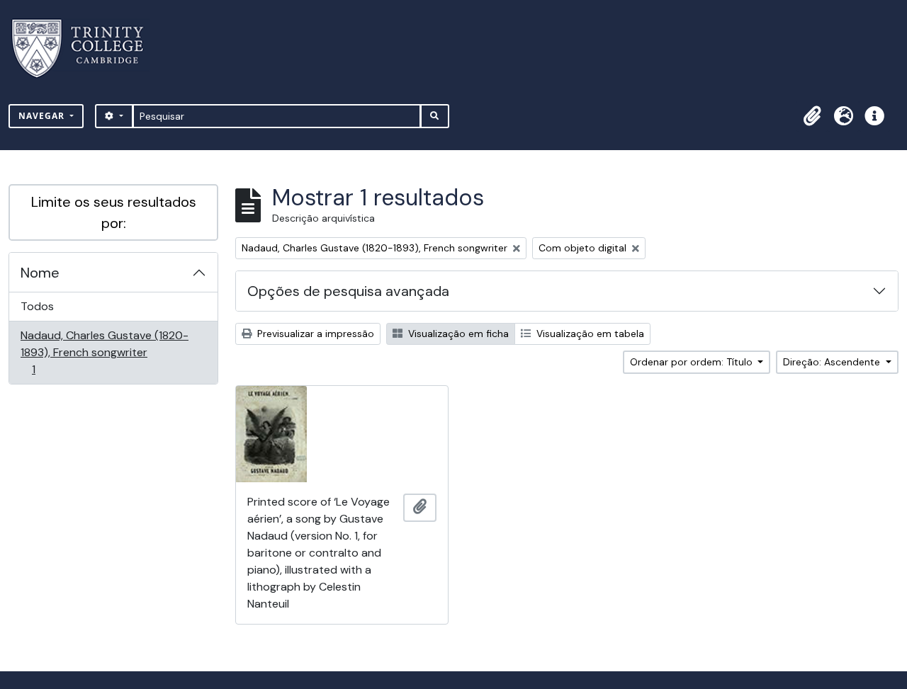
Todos (37, 306)
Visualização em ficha (457, 333)
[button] (812, 116)
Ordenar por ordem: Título (692, 361)
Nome (40, 272)
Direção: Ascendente (833, 361)
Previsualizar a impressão (314, 333)
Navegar (42, 116)
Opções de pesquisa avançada (348, 291)
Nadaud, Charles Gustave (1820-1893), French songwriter (104, 352)
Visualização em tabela (589, 333)
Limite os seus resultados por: (113, 212)
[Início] (86, 48)
